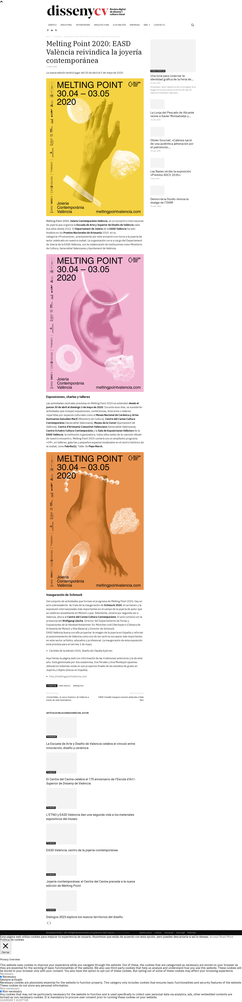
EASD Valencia (64, 686)
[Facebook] (48, 30)
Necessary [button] (6, 974)
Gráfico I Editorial (158, 71)
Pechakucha (51, 737)
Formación (57, 36)
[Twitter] (56, 30)
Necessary (9, 977)
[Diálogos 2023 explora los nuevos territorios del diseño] (95, 900)
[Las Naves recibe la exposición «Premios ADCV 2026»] (173, 163)
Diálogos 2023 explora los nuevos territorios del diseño (84, 917)
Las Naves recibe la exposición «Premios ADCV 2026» (170, 173)
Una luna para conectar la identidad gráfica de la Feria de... (172, 77)
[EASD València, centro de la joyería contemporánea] (95, 833)
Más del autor (81, 713)
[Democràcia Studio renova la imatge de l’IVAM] (173, 190)
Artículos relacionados (59, 713)
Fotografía (51, 772)
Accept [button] (214, 937)
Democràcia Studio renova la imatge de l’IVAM (169, 200)
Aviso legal (180, 932)
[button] (192, 25)
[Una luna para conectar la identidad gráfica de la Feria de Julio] (173, 55)
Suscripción (169, 932)
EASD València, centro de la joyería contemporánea (82, 850)
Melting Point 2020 (57, 221)
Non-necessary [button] (9, 988)
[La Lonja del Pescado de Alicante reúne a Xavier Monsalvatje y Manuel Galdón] (173, 104)
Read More (226, 937)
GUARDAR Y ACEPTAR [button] (14, 1000)
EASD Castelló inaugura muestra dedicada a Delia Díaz (121, 698)
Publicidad (191, 932)
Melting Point (78, 686)
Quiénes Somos (145, 932)
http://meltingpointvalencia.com (68, 676)
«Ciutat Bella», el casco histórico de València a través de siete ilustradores (67, 698)
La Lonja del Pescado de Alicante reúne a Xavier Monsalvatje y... (172, 114)
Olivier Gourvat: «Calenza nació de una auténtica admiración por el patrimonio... (172, 143)
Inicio (48, 36)
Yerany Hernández (122, 932)
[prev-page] (47, 923)
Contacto (158, 932)
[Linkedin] (52, 30)
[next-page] (50, 923)
